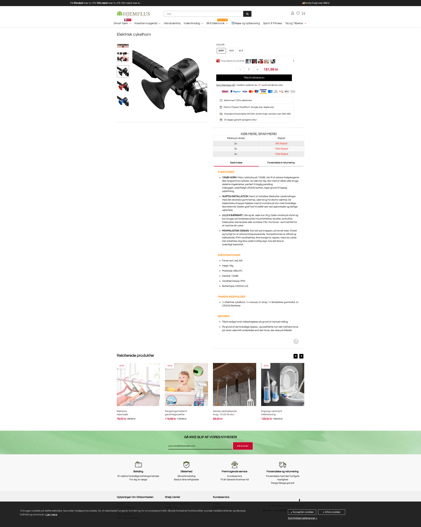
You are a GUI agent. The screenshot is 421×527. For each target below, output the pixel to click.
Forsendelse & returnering (281, 162)
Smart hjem (121, 23)
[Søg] (247, 14)
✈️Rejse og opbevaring (245, 23)
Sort (221, 50)
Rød (231, 50)
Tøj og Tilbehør (294, 23)
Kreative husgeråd (146, 23)
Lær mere (51, 514)
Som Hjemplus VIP (225, 85)
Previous (120, 88)
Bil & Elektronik (216, 23)
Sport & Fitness (272, 23)
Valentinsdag (192, 23)
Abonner (243, 446)
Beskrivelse (236, 162)
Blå (241, 50)
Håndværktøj (172, 23)
